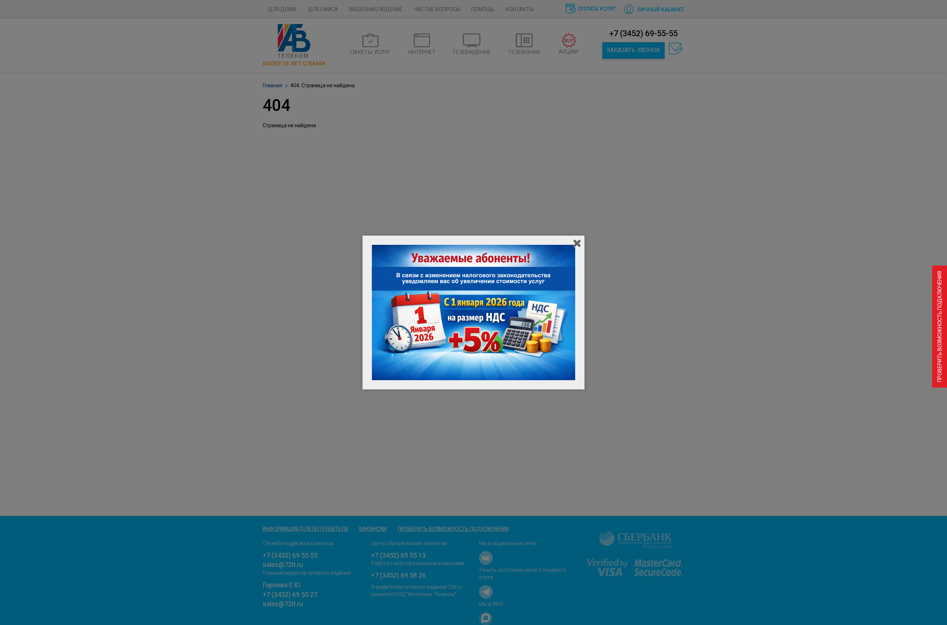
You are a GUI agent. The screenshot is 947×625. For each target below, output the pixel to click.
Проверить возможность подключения (940, 326)
